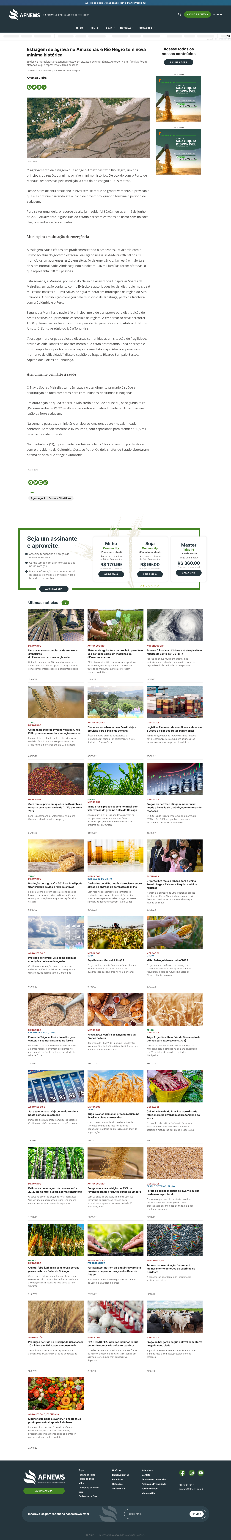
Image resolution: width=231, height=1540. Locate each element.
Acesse (217, 14)
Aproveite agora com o (115, 2)
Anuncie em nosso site (154, 1479)
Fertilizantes (96, 1263)
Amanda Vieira (37, 77)
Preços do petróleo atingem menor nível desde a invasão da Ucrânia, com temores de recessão (174, 807)
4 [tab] (149, 586)
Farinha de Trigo (87, 1474)
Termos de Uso (150, 1488)
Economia (153, 876)
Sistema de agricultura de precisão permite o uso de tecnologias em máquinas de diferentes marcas (115, 654)
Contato (146, 1475)
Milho (94, 28)
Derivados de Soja (88, 1496)
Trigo (79, 28)
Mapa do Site (148, 1493)
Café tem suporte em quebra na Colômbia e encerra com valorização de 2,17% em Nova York (55, 807)
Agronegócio (96, 646)
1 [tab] (140, 586)
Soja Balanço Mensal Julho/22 (106, 960)
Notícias (126, 28)
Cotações (117, 1484)
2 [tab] (143, 586)
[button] (29, 87)
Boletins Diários (120, 1475)
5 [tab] (152, 586)
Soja (109, 28)
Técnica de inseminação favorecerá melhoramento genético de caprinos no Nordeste (171, 1269)
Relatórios (117, 1479)
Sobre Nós (147, 1470)
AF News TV (118, 1488)
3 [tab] (146, 586)
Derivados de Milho (100, 879)
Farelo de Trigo (38, 1032)
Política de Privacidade (154, 1484)
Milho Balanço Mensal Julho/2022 (167, 960)
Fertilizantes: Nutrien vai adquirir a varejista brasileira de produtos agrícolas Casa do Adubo (114, 1271)
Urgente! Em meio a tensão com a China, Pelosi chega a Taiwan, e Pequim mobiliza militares (172, 884)
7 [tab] (158, 586)
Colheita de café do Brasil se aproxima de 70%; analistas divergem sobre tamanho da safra (173, 1115)
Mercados (34, 646)
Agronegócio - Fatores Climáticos (51, 498)
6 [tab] (155, 586)
